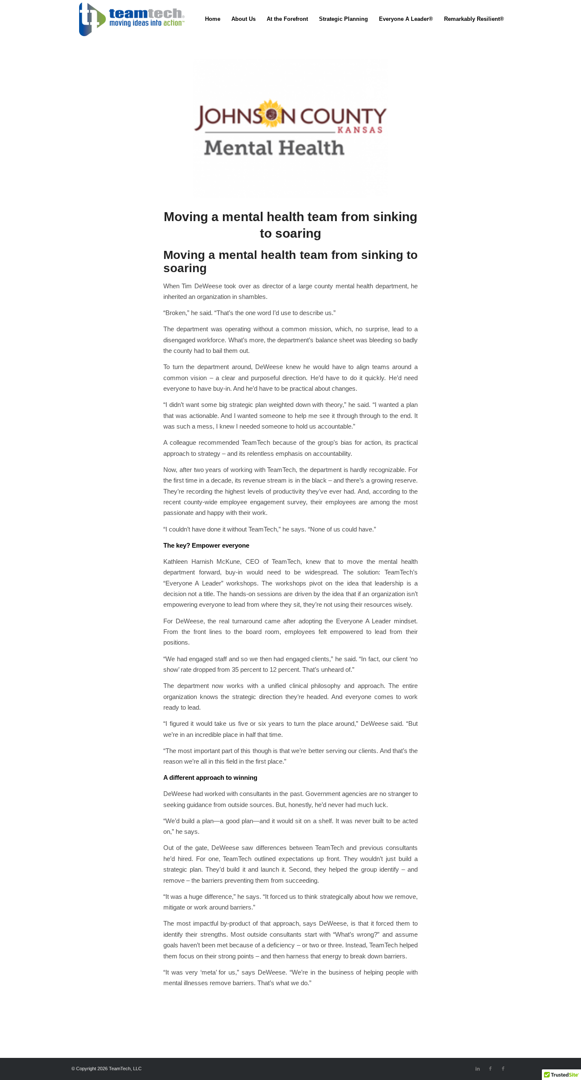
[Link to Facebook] (490, 1068)
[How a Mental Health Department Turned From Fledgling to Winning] (290, 128)
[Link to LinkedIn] (477, 1068)
